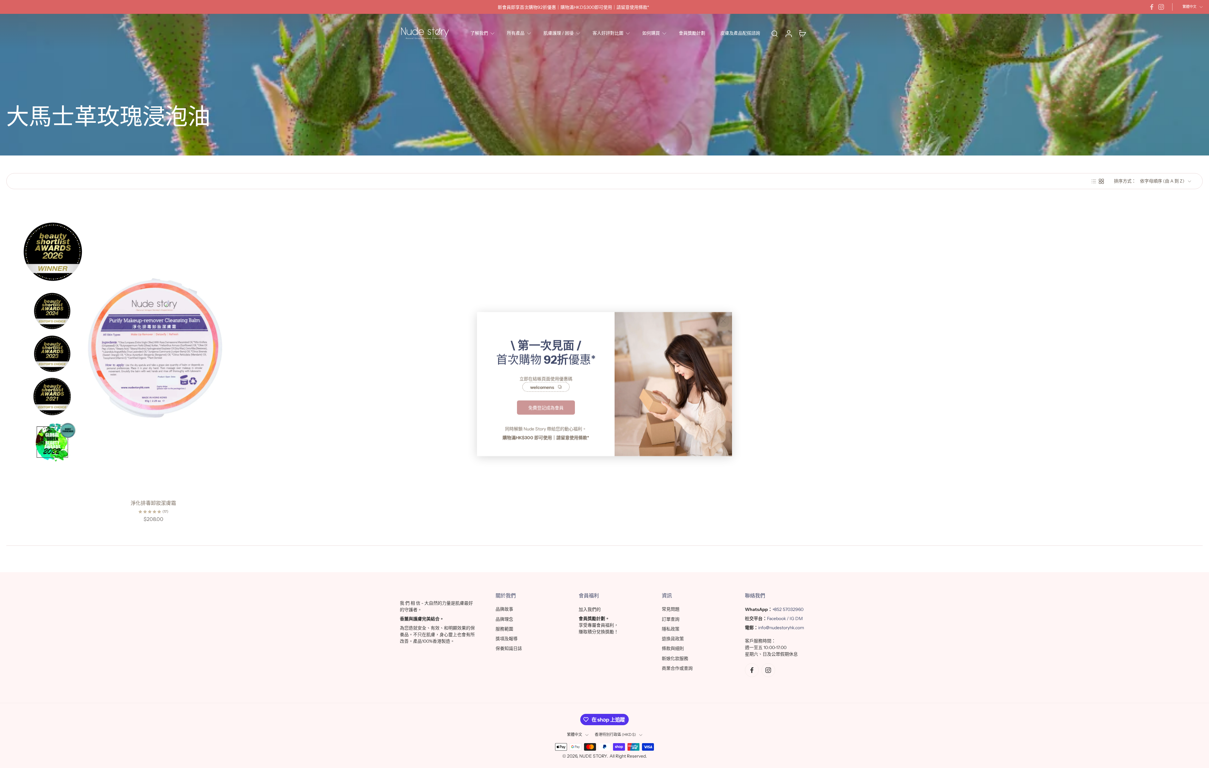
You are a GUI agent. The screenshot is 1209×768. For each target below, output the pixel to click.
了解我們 (479, 33)
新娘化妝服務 (675, 658)
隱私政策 (670, 629)
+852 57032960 (787, 609)
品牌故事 (504, 609)
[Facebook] (1151, 7)
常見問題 (670, 609)
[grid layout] (1101, 181)
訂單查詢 (670, 619)
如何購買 (651, 33)
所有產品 (516, 33)
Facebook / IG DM (785, 618)
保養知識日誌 (509, 648)
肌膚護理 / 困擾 (558, 33)
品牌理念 (504, 619)
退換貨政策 (673, 638)
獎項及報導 (507, 638)
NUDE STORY (593, 756)
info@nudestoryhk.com (781, 627)
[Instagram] (1161, 7)
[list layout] (1094, 181)
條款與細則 (673, 648)
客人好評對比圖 (608, 33)
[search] (774, 33)
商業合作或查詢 (677, 668)
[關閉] (723, 320)
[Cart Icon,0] (802, 33)
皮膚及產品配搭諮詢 (740, 33)
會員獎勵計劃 (692, 33)
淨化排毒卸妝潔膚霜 (153, 503)
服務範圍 (504, 629)
